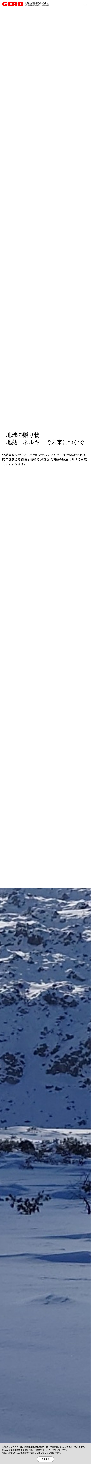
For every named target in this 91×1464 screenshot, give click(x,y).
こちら (43, 1452)
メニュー (85, 5)
